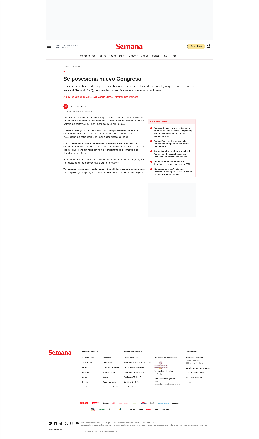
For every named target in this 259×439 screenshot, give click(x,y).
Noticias (76, 67)
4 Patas (85, 387)
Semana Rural (108, 372)
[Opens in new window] (55, 423)
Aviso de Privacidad (59, 429)
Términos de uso (131, 358)
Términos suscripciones (134, 367)
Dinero (85, 367)
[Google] (50, 423)
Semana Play (88, 358)
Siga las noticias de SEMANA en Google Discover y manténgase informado (102, 97)
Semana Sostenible (110, 387)
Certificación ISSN (131, 382)
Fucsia (85, 382)
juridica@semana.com (163, 374)
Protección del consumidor (165, 358)
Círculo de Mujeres (110, 382)
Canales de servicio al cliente (198, 368)
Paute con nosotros (194, 378)
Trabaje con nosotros (195, 373)
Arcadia (85, 372)
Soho (84, 377)
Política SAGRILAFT (132, 377)
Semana (67, 67)
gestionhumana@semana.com (167, 384)
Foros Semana (108, 362)
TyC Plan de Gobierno (133, 387)
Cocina (105, 377)
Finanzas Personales (111, 367)
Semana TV (87, 362)
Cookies (189, 382)
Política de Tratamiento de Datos (137, 362)
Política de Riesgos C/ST (134, 372)
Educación (106, 358)
